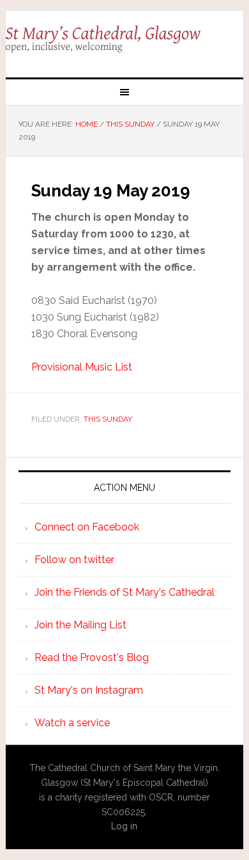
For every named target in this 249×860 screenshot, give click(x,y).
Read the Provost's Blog (91, 657)
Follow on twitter (74, 559)
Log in (124, 826)
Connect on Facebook (86, 527)
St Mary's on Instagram (88, 690)
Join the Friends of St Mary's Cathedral (124, 592)
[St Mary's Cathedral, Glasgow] (124, 39)
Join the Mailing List (80, 625)
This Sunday (108, 419)
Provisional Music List (81, 367)
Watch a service (72, 723)
